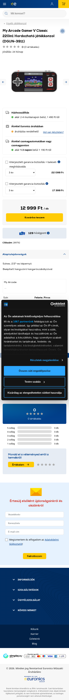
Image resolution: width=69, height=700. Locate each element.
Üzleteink (34, 638)
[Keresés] (62, 13)
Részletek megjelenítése (44, 360)
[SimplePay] (34, 655)
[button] (3, 82)
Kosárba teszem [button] (35, 217)
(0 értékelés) (30, 46)
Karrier (35, 633)
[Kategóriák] (5, 4)
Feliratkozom (34, 556)
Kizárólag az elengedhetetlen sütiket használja (35, 392)
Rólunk (34, 629)
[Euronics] (12, 4)
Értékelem (18, 464)
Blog (34, 643)
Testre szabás (33, 381)
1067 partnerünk (23, 321)
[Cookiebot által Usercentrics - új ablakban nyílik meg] (50, 304)
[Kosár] (63, 4)
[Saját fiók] (53, 4)
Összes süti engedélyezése (34, 370)
